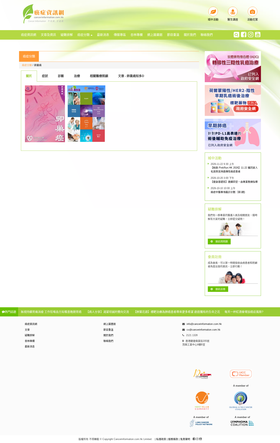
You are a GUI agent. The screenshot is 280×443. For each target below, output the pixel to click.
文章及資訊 (48, 34)
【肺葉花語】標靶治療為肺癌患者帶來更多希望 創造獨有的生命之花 (177, 311)
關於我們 (190, 34)
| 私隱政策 (161, 439)
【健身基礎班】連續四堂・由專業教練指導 (234, 181)
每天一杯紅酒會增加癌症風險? (244, 311)
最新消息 (103, 34)
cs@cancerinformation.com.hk (203, 329)
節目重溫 (173, 34)
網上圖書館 (154, 34)
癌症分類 (83, 34)
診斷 (61, 76)
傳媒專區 (120, 34)
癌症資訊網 (28, 34)
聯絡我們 (207, 34)
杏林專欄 (136, 34)
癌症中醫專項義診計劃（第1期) (228, 192)
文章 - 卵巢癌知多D (131, 76)
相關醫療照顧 (99, 76)
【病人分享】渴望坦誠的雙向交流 (107, 311)
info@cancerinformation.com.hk (204, 324)
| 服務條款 (173, 439)
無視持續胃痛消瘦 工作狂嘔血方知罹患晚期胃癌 (51, 311)
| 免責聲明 (184, 439)
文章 (27, 329)
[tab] (29, 76)
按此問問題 (221, 241)
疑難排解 (67, 34)
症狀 (45, 76)
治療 (77, 76)
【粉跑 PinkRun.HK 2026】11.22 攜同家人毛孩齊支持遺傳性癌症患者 (234, 169)
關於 (29, 76)
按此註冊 (220, 289)
